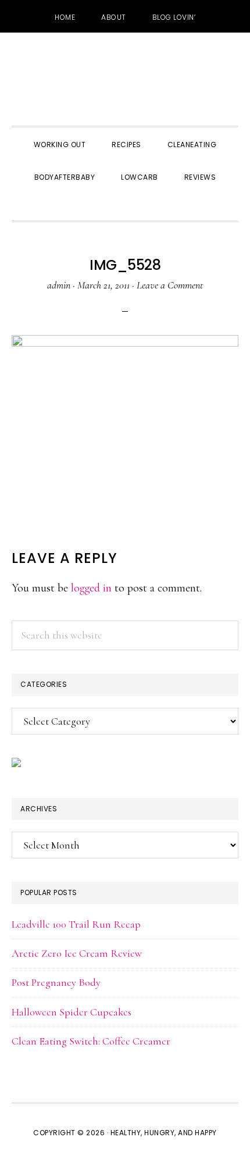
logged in (91, 588)
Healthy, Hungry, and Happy (125, 79)
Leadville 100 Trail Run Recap (76, 924)
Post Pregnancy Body (56, 982)
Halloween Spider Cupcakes (71, 1012)
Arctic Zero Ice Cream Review (77, 953)
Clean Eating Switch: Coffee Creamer (91, 1041)
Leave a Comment (170, 285)
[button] (125, 205)
